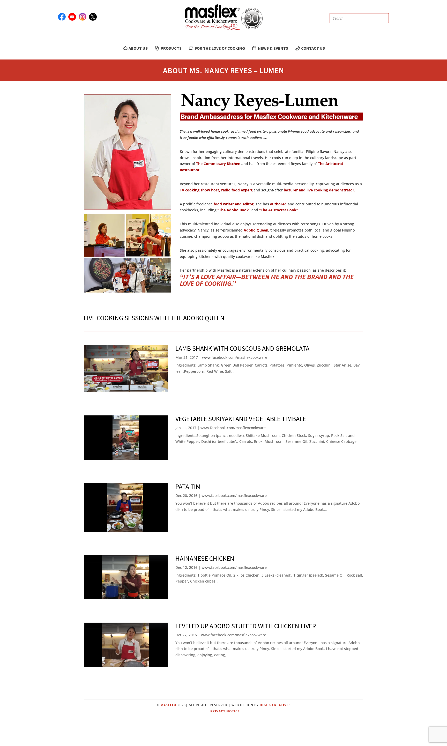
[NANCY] (127, 208)
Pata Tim (188, 486)
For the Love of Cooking (219, 48)
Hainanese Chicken (204, 558)
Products (171, 48)
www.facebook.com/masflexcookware (234, 357)
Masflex (168, 705)
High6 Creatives (275, 705)
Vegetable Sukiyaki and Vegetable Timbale (240, 418)
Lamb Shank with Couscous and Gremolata (242, 348)
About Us (138, 48)
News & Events (272, 48)
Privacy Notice (225, 711)
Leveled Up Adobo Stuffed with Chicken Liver (245, 626)
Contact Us (312, 48)
